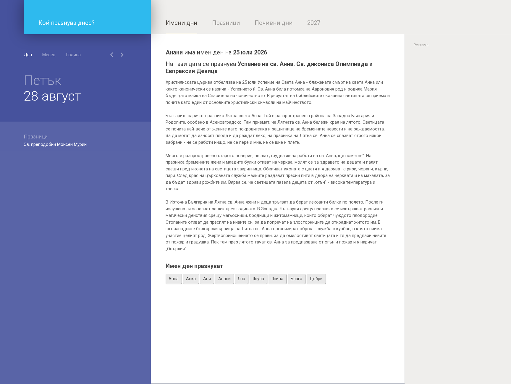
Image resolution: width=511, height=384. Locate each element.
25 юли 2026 (250, 52)
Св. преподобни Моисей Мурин (55, 144)
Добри (316, 278)
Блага (296, 278)
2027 (313, 22)
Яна (241, 278)
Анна (174, 278)
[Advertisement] (278, 341)
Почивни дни (273, 22)
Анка (191, 278)
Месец (49, 54)
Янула (258, 278)
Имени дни (181, 22)
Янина (277, 278)
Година (73, 54)
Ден (28, 54)
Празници (226, 22)
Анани (224, 278)
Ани (207, 278)
